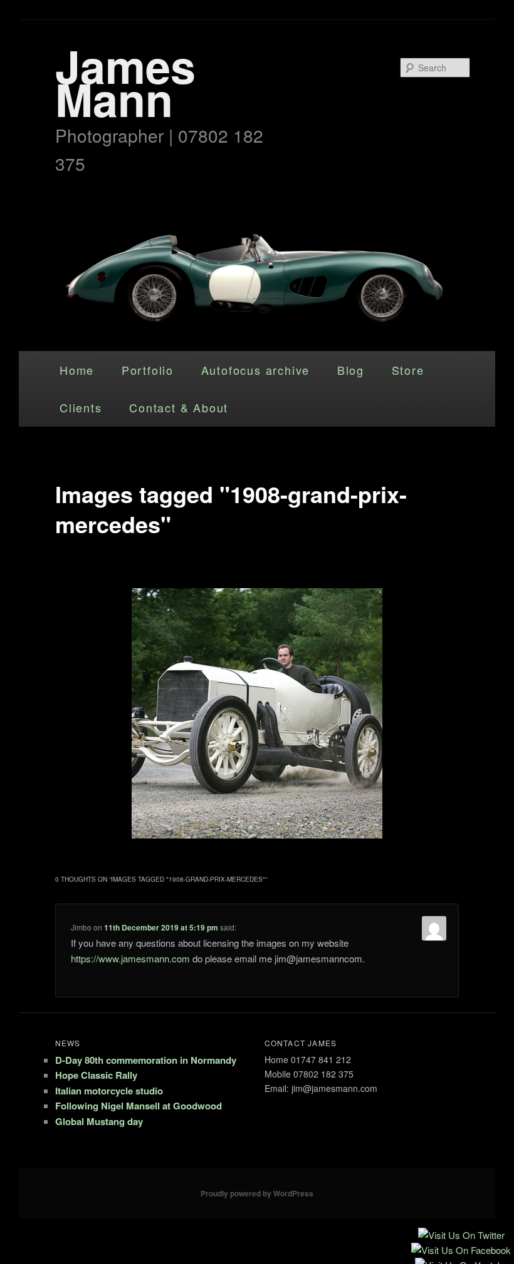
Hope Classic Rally (96, 1075)
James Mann (125, 82)
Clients (81, 407)
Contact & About (178, 407)
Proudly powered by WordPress (257, 1193)
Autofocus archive (255, 370)
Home (77, 370)
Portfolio (148, 370)
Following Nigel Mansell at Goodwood (138, 1106)
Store (408, 370)
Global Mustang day (99, 1121)
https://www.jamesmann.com (130, 958)
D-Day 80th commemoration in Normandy (145, 1060)
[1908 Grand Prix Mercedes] (257, 713)
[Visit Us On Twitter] (461, 1236)
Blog (350, 370)
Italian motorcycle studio (109, 1091)
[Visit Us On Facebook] (461, 1251)
